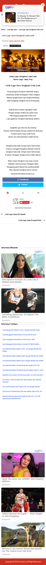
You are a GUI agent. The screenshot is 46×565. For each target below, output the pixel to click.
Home (3, 29)
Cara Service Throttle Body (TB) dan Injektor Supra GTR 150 (22, 391)
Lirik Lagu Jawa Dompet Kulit (30, 220)
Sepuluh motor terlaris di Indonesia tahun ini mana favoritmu (22, 375)
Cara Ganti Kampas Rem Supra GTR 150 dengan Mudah (21, 387)
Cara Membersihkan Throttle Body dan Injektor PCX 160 (21, 365)
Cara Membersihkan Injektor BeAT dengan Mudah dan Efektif (22, 356)
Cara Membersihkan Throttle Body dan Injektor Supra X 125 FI (23, 370)
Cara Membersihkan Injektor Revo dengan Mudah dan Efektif (22, 361)
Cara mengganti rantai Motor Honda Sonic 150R (18, 339)
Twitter (24, 184)
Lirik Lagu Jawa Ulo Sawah (15, 214)
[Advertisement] (23, 425)
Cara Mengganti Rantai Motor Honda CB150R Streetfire (20, 344)
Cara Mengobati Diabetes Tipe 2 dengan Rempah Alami (21, 330)
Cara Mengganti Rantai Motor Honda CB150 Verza (19, 335)
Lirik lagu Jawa (12, 29)
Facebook (24, 179)
